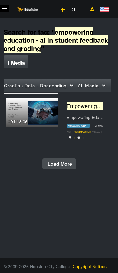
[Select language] (104, 9)
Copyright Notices (90, 266)
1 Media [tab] (16, 62)
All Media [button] (88, 85)
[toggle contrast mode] (73, 9)
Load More (59, 163)
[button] (90, 8)
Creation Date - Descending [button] (35, 85)
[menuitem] (49, 3)
